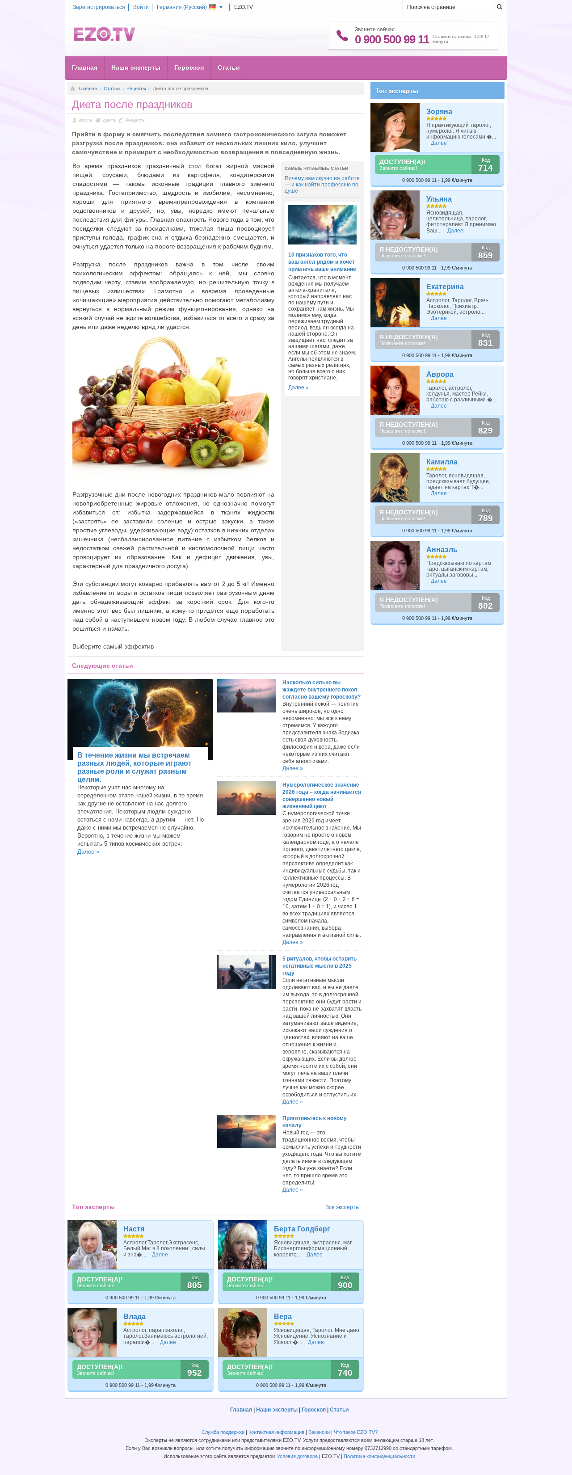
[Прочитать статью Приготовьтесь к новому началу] (246, 1146)
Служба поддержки (223, 1432)
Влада (134, 1316)
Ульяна (439, 199)
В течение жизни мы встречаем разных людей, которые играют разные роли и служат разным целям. (134, 767)
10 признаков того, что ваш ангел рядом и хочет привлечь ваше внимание (322, 262)
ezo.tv (86, 120)
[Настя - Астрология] (92, 1244)
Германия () (182, 7)
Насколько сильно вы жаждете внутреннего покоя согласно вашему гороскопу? (321, 689)
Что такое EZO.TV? (356, 1432)
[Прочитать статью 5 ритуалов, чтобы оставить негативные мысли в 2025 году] (246, 987)
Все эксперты (342, 1207)
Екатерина (445, 287)
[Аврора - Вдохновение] (395, 390)
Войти (141, 7)
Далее (160, 1255)
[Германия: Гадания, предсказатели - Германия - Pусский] (104, 39)
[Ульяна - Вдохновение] (395, 215)
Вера (283, 1316)
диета (109, 120)
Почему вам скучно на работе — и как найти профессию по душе (322, 184)
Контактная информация (276, 1432)
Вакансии (319, 1432)
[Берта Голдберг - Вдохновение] (243, 1244)
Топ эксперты (396, 90)
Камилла (442, 462)
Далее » (298, 387)
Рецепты (136, 88)
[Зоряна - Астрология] (395, 127)
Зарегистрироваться (99, 7)
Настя (133, 1229)
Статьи (229, 67)
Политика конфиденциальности (379, 1456)
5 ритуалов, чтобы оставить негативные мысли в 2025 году (319, 966)
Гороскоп (189, 67)
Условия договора (297, 1456)
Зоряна (439, 111)
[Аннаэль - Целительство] (395, 565)
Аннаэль (442, 549)
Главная (84, 67)
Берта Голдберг (302, 1229)
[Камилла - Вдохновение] (395, 477)
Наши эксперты (135, 67)
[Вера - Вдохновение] (243, 1332)
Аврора (440, 374)
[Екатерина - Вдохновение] (395, 302)
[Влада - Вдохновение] (92, 1332)
